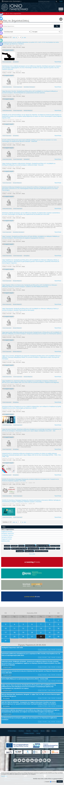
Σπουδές (28, 731)
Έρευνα (42, 731)
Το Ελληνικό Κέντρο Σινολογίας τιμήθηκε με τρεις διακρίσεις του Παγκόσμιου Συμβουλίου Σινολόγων (29, 718)
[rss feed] (40, 760)
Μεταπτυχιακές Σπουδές (19, 548)
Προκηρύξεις (15, 61)
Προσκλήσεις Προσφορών (29, 86)
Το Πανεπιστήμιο (12, 731)
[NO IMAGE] (8, 81)
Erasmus (21, 546)
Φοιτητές (54, 731)
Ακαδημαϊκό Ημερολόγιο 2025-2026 (12, 647)
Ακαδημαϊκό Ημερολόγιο (7, 533)
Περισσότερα (57, 61)
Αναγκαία (47, 781)
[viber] (36, 760)
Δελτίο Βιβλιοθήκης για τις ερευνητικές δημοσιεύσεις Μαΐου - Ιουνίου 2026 (25, 679)
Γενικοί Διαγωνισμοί (7, 61)
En (61, 1)
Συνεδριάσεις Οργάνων (7, 535)
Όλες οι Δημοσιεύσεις (15, 13)
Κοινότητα (21, 731)
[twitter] (19, 760)
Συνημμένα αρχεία (8, 50)
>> (25, 37)
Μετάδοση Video (5, 541)
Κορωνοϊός (7, 545)
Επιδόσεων (53, 781)
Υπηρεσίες (35, 731)
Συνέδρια (7, 548)
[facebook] (15, 760)
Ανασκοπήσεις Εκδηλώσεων (41, 551)
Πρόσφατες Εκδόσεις (6, 537)
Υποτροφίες (19, 551)
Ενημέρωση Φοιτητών (6, 531)
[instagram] (28, 760)
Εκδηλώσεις (30, 546)
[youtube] (24, 760)
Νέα (7, 13)
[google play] (45, 760)
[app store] (49, 760)
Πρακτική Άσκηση (33, 548)
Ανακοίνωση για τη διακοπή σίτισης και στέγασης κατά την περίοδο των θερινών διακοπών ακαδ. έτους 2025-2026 (32, 671)
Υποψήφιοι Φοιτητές (29, 733)
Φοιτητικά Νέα (43, 546)
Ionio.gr (38, 733)
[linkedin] (32, 760)
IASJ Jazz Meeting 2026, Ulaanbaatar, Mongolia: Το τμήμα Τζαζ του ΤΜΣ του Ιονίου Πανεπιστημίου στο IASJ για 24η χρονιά (31, 695)
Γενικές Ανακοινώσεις (7, 86)
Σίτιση (58, 548)
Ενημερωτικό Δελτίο (6, 539)
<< (14, 37)
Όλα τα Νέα (32, 554)
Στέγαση (42, 548)
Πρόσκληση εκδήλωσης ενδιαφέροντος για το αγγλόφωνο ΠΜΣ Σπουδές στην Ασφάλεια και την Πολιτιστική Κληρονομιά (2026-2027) (31, 654)
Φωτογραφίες (6, 698)
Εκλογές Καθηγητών (28, 110)
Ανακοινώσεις (29, 551)
